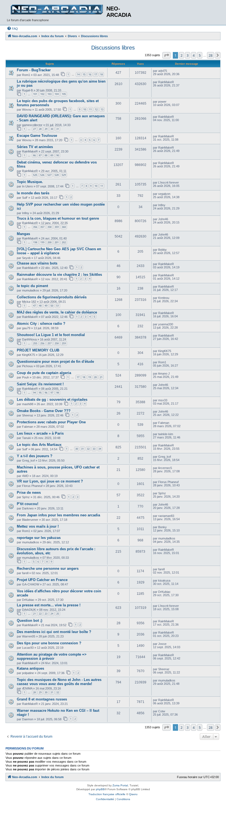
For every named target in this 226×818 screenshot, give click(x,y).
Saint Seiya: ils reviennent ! (40, 384)
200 (49, 242)
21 (101, 377)
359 (57, 227)
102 (42, 94)
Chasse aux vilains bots (37, 263)
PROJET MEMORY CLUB (38, 350)
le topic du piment (32, 286)
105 (64, 94)
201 (57, 242)
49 (46, 305)
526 (42, 175)
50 (51, 305)
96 (46, 392)
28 (40, 129)
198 (35, 242)
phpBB (100, 789)
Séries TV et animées (35, 147)
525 (35, 175)
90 (57, 155)
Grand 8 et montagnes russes (42, 699)
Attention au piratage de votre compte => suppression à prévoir (52, 656)
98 (57, 392)
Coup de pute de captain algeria (44, 373)
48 (40, 305)
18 (101, 74)
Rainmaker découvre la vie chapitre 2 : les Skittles (59, 274)
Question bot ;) (29, 620)
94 (34, 392)
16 (89, 74)
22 (40, 613)
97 (51, 392)
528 (57, 175)
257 (49, 343)
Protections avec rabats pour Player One (51, 422)
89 (51, 155)
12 (96, 109)
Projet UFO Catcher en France (42, 580)
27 (34, 129)
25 (57, 613)
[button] (166, 55)
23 (46, 613)
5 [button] (200, 55)
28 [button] (210, 55)
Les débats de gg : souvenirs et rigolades (52, 399)
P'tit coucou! (27, 504)
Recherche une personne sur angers (48, 568)
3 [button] (188, 55)
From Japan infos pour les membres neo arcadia (58, 515)
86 (34, 155)
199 (42, 242)
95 (40, 392)
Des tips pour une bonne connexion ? (49, 643)
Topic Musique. (30, 182)
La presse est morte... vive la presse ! (48, 605)
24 (51, 613)
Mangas (23, 234)
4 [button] (194, 55)
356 (35, 227)
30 (51, 129)
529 (64, 175)
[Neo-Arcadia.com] (56, 9)
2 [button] (181, 55)
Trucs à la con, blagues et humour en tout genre (58, 218)
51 (57, 305)
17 (95, 74)
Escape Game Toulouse (37, 135)
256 (42, 343)
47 (34, 305)
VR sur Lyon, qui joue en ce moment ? (50, 481)
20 (95, 377)
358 (49, 227)
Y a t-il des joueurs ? (34, 456)
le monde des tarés (33, 193)
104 (57, 94)
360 (64, 227)
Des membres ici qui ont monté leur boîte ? (54, 632)
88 (46, 155)
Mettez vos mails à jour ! (38, 526)
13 (102, 109)
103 (49, 94)
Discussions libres (113, 48)
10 (84, 109)
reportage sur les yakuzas (39, 538)
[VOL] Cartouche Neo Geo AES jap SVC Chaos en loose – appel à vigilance (59, 251)
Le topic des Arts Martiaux (39, 445)
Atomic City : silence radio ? (41, 323)
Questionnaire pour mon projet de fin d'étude (55, 361)
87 (40, 155)
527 (49, 175)
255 (35, 343)
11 (90, 109)
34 (99, 449)
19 (89, 377)
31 (57, 129)
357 (42, 227)
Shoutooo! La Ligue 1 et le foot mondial (51, 335)
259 (64, 343)
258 (57, 343)
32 (88, 449)
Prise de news (29, 492)
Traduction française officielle (106, 794)
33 (94, 449)
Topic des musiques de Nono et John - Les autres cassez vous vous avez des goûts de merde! (59, 682)
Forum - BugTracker (34, 70)
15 (84, 74)
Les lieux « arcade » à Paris (40, 433)
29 (46, 129)
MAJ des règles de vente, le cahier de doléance (57, 312)
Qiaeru (133, 794)
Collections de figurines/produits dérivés (52, 297)
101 (35, 94)
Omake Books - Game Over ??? (44, 411)
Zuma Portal (120, 785)
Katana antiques (30, 668)
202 (64, 242)
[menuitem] (12, 28)
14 (78, 74)
